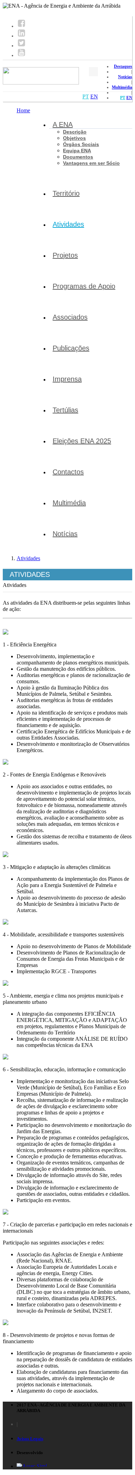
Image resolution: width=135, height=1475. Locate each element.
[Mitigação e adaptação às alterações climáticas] (5, 855)
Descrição (75, 132)
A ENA (63, 124)
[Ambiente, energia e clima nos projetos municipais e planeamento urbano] (5, 984)
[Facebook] (21, 26)
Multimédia (122, 87)
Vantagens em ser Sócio (91, 163)
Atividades (68, 224)
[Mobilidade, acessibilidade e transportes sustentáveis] (5, 923)
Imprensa (67, 379)
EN (129, 97)
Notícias (125, 76)
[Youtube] (21, 55)
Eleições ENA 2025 (82, 441)
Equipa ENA (77, 150)
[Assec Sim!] (32, 1466)
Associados (70, 317)
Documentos (78, 157)
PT (122, 97)
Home (23, 110)
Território (66, 193)
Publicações (71, 348)
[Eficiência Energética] (5, 633)
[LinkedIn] (21, 35)
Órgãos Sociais (81, 144)
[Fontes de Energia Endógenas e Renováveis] (5, 763)
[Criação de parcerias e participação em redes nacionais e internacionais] (5, 1213)
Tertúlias (65, 410)
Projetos (65, 255)
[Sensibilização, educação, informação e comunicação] (5, 1058)
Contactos (68, 472)
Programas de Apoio (84, 286)
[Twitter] (21, 45)
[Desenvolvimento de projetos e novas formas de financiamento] (5, 1323)
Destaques (123, 66)
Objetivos (74, 138)
